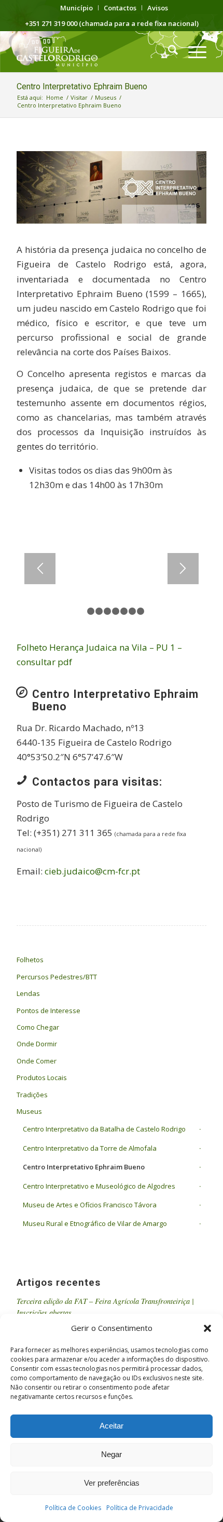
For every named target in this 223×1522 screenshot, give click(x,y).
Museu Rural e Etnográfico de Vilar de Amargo (95, 1223)
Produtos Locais (42, 1077)
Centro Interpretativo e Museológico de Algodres (99, 1186)
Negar (111, 1454)
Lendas (28, 993)
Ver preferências (112, 1482)
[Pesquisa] (168, 51)
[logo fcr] (92, 51)
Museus (29, 1111)
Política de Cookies (73, 1507)
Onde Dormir (37, 1043)
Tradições (32, 1094)
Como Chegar (38, 1027)
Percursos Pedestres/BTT (57, 976)
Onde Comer (37, 1061)
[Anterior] (39, 568)
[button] (207, 1328)
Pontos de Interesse (48, 1010)
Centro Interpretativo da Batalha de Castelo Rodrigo (104, 1129)
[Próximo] (183, 568)
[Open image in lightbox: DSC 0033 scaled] (167, 618)
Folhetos (30, 959)
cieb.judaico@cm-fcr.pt (92, 871)
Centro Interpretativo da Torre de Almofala (90, 1148)
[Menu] (192, 51)
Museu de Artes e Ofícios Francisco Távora (90, 1204)
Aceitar (111, 1425)
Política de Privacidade (139, 1507)
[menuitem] (77, 7)
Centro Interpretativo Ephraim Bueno (82, 86)
